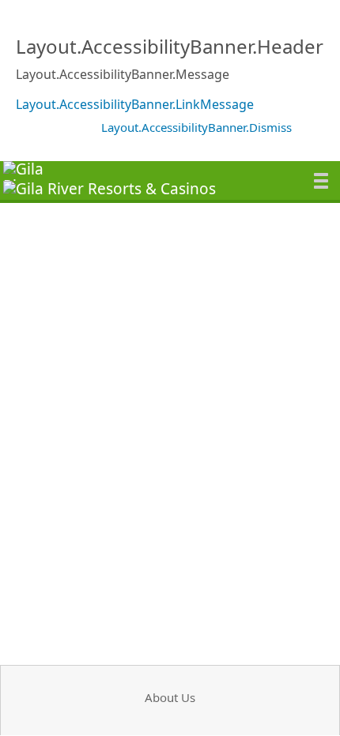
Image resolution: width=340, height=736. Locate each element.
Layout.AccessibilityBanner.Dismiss (196, 127)
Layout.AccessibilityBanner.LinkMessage (135, 104)
